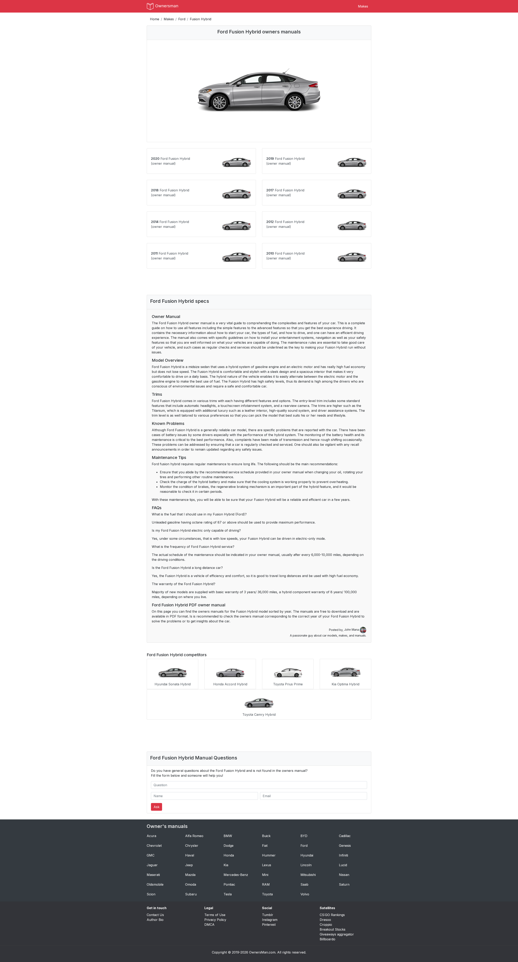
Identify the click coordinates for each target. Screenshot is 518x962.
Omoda (190, 884)
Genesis (345, 846)
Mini (265, 875)
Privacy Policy (215, 920)
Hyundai (306, 855)
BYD (303, 836)
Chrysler (191, 846)
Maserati (153, 875)
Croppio (326, 925)
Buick (266, 836)
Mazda (190, 875)
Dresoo (325, 920)
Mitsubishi (308, 875)
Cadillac (345, 836)
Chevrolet (154, 846)
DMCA (209, 925)
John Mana (352, 629)
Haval (189, 855)
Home (154, 19)
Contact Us (155, 915)
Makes (363, 6)
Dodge (229, 846)
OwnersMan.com (262, 952)
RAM (266, 884)
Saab (304, 884)
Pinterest (269, 925)
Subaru (191, 894)
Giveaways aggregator (337, 934)
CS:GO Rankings (332, 915)
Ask (156, 807)
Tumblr (267, 915)
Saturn (344, 884)
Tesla (228, 894)
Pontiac (229, 884)
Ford (181, 19)
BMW (228, 836)
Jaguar (152, 865)
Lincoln (306, 865)
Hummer (269, 855)
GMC (150, 855)
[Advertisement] (259, 282)
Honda (229, 855)
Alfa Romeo (194, 836)
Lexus (266, 865)
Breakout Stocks (332, 929)
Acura (151, 836)
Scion (151, 894)
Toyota (267, 894)
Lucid (343, 865)
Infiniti (343, 855)
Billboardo (327, 939)
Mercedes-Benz (236, 875)
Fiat (264, 846)
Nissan (344, 875)
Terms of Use (214, 915)
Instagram (269, 920)
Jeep (189, 865)
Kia (226, 865)
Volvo (304, 894)
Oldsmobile (155, 884)
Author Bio (155, 920)
